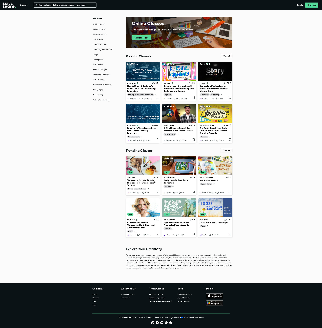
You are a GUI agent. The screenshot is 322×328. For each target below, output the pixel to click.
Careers (95, 298)
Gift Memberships (185, 294)
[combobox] (65, 5)
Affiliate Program (127, 294)
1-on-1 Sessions (184, 301)
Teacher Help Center (157, 298)
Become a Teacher (156, 294)
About (94, 294)
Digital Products (184, 298)
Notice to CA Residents (195, 318)
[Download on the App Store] (218, 296)
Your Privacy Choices (170, 318)
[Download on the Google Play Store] (218, 303)
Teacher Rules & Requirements (160, 301)
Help (141, 318)
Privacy (149, 318)
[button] (28, 4)
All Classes (97, 18)
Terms (157, 318)
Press (94, 301)
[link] (143, 81)
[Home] (9, 5)
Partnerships (126, 298)
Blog (94, 305)
